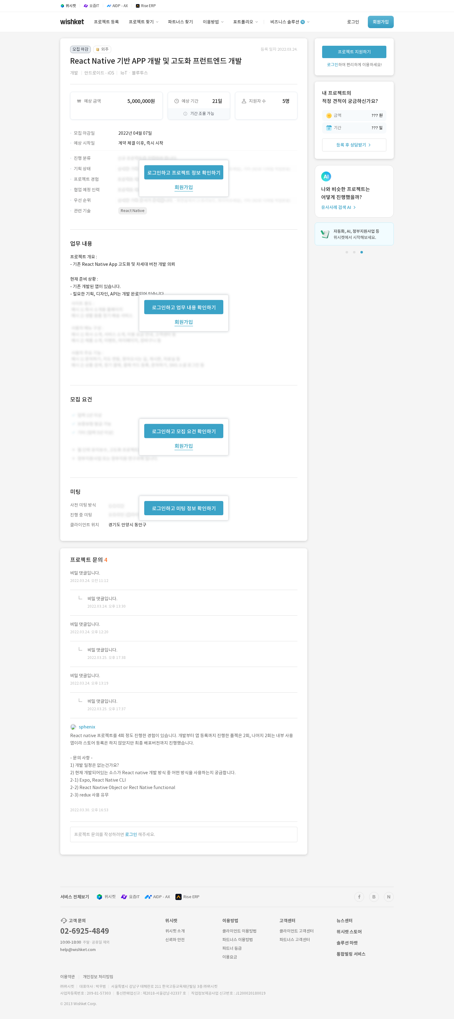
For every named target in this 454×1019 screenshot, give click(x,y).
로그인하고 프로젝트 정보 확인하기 (184, 172)
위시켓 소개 (175, 931)
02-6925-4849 (84, 931)
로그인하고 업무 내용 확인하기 (184, 307)
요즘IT (134, 896)
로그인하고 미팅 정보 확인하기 (184, 508)
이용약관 (67, 976)
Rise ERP (191, 896)
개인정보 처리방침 (98, 976)
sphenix (87, 727)
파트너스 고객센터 (295, 939)
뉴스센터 (345, 920)
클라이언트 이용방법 (239, 931)
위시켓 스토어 (349, 932)
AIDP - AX (161, 896)
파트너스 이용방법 (237, 939)
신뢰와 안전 (175, 939)
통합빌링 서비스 (351, 954)
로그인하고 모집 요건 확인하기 (184, 431)
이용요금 (229, 957)
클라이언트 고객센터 (297, 931)
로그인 (131, 834)
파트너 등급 (232, 948)
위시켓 (110, 896)
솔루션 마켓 (347, 943)
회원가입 (183, 187)
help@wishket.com (78, 949)
